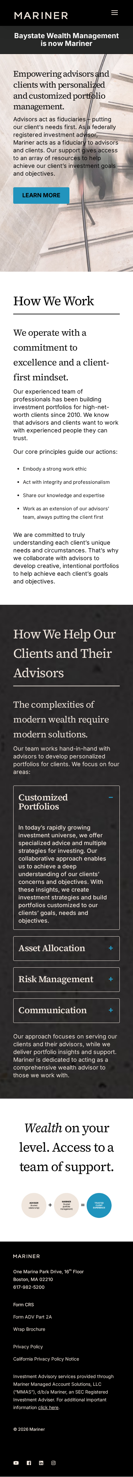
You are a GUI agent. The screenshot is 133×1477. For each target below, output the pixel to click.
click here (48, 1407)
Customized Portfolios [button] (42, 801)
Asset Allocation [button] (51, 948)
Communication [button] (52, 1010)
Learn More (41, 195)
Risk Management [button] (55, 979)
